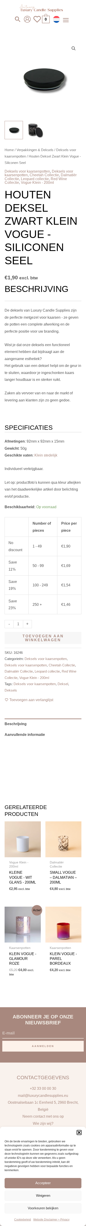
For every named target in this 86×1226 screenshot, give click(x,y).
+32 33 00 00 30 (43, 1088)
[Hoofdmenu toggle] (66, 20)
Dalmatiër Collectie (19, 671)
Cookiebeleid (22, 1219)
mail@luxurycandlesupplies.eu (43, 1095)
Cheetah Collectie (44, 175)
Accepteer (43, 1183)
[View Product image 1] (14, 130)
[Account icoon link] (27, 19)
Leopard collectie (35, 179)
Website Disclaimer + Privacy (51, 1219)
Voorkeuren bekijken (43, 1208)
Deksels (11, 690)
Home (9, 150)
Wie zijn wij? (43, 1123)
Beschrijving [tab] (16, 724)
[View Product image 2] (35, 130)
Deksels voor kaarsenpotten (27, 171)
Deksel (63, 684)
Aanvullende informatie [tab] (25, 734)
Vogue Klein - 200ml (37, 182)
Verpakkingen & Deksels (35, 150)
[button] (79, 1132)
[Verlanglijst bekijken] (37, 22)
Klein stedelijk (45, 455)
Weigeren (43, 1195)
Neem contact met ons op (43, 1116)
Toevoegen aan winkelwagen (43, 638)
